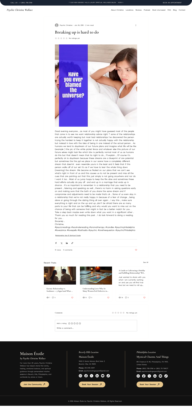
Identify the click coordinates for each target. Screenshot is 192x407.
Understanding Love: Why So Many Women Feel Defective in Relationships (95, 289)
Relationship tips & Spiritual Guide (68, 235)
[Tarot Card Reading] (96, 276)
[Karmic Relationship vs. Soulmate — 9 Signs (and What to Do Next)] (60, 276)
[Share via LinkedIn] (67, 243)
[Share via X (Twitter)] (61, 243)
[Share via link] (72, 243)
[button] (129, 10)
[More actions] (135, 25)
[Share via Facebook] (56, 243)
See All (145, 262)
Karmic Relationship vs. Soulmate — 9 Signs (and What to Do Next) (60, 289)
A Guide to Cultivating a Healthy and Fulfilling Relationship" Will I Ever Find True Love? (132, 271)
